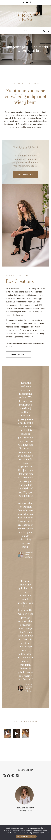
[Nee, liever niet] (48, 832)
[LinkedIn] (17, 776)
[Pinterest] (13, 776)
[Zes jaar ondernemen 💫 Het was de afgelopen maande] (16, 733)
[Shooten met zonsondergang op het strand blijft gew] (7, 733)
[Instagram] (4, 776)
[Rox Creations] (25, 16)
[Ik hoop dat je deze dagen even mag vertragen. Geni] (25, 733)
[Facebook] (8, 776)
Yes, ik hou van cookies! (26, 836)
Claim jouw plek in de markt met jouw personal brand (25, 49)
